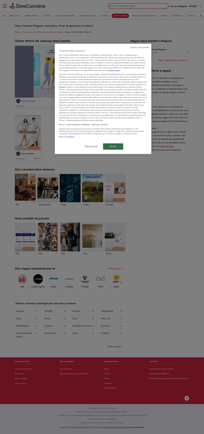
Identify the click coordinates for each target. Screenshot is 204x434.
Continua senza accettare (139, 47)
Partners (62, 87)
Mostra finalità (91, 146)
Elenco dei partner (66, 137)
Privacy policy (114, 70)
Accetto (113, 146)
